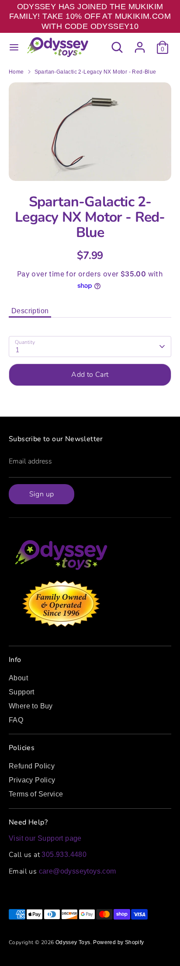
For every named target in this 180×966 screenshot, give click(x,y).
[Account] (140, 43)
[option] (90, 131)
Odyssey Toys (72, 942)
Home (16, 72)
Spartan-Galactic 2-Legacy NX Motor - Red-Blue (95, 72)
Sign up (41, 494)
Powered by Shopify (118, 942)
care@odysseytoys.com (77, 871)
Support (22, 692)
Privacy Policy (32, 780)
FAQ (16, 720)
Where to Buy (31, 706)
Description (29, 311)
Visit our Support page (45, 838)
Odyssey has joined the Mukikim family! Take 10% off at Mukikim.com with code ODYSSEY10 (90, 16)
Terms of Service (36, 794)
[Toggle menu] (14, 47)
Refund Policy (32, 766)
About (18, 678)
